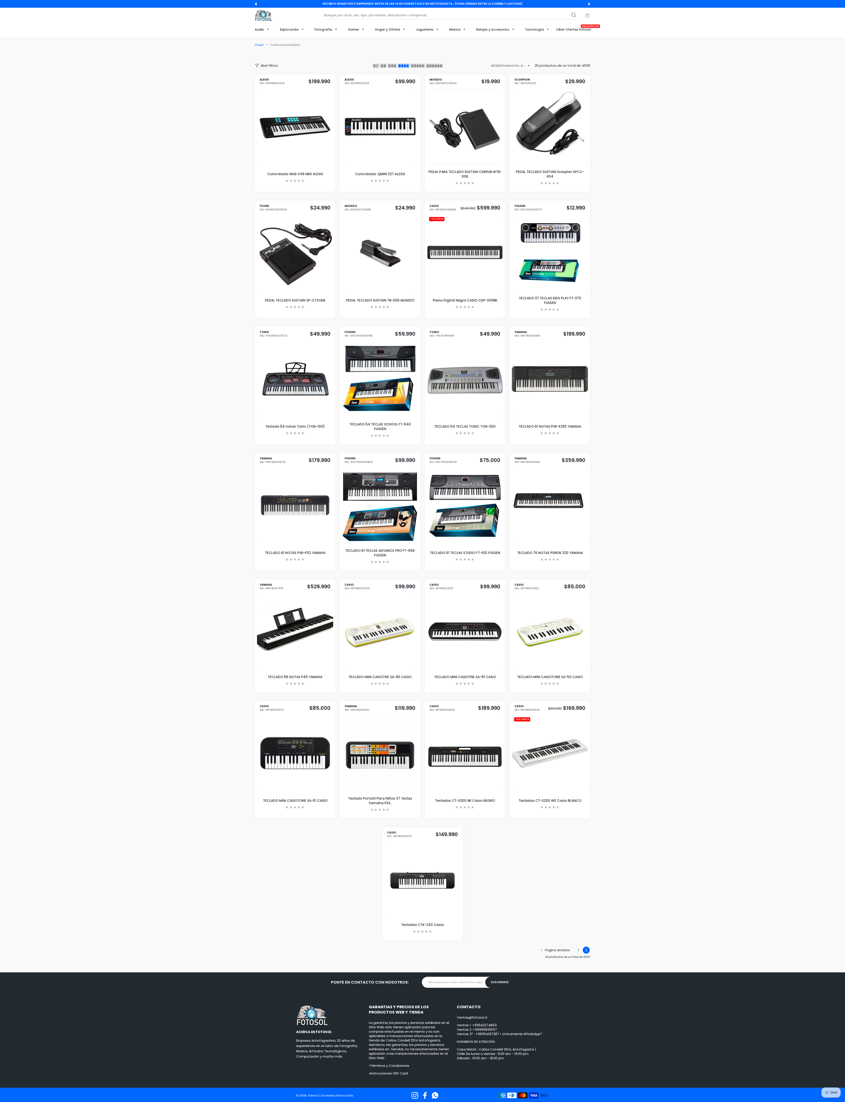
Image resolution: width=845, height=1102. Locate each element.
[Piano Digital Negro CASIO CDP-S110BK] (465, 253)
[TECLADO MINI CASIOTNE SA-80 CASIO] (380, 631)
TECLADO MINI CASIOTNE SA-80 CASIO (380, 676)
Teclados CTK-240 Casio (422, 924)
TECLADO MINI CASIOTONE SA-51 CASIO (295, 800)
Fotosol (313, 1095)
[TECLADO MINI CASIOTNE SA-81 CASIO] (465, 631)
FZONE (273, 207)
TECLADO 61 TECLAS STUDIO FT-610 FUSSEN (465, 552)
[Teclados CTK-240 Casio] (422, 879)
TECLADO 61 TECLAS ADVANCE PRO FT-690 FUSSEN (380, 552)
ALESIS (272, 81)
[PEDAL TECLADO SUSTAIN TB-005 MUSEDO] (380, 253)
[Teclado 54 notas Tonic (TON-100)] (295, 379)
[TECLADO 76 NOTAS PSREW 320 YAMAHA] (550, 505)
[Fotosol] (263, 15)
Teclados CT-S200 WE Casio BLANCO (550, 800)
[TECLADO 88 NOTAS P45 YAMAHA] (295, 631)
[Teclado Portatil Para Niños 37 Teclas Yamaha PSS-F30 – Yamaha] (380, 753)
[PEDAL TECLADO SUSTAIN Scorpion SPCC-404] (550, 126)
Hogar (259, 45)
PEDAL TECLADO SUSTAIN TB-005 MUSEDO (380, 300)
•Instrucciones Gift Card (388, 1073)
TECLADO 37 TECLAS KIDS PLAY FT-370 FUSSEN (550, 300)
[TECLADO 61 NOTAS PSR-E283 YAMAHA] (550, 379)
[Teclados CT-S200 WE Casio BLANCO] (550, 753)
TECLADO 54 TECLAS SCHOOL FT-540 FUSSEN (380, 426)
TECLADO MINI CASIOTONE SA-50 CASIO (550, 676)
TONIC (273, 334)
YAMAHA (527, 334)
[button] (256, 4)
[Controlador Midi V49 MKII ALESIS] (295, 126)
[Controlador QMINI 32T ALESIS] (380, 126)
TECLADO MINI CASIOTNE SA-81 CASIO (465, 676)
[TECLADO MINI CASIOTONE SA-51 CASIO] (295, 753)
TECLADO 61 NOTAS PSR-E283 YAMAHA (550, 426)
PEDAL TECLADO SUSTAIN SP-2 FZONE (295, 300)
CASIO (443, 207)
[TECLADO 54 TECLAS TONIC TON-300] (465, 379)
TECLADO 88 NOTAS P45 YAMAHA (295, 676)
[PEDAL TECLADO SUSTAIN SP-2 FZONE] (295, 253)
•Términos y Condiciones (389, 1065)
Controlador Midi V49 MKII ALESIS (295, 174)
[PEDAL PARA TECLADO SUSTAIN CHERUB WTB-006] (465, 126)
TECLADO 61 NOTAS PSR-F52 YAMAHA (295, 552)
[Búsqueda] (573, 15)
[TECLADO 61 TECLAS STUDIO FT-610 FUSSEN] (465, 505)
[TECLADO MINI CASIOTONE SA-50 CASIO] (550, 631)
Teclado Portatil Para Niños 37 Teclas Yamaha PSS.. (380, 800)
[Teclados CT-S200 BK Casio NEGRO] (465, 753)
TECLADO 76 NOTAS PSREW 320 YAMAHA (550, 552)
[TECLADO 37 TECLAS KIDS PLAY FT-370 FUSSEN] (550, 253)
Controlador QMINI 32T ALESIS (380, 174)
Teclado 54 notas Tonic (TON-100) (295, 426)
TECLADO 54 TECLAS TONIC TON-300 (465, 426)
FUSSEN (528, 207)
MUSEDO (443, 81)
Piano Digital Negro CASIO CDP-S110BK (465, 300)
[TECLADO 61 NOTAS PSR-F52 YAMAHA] (295, 505)
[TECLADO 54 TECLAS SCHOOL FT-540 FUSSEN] (380, 379)
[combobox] (451, 15)
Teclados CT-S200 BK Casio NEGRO (465, 800)
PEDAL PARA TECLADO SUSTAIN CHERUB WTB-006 (465, 174)
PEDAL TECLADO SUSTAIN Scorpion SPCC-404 (550, 174)
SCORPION (525, 81)
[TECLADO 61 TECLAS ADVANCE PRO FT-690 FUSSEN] (380, 505)
